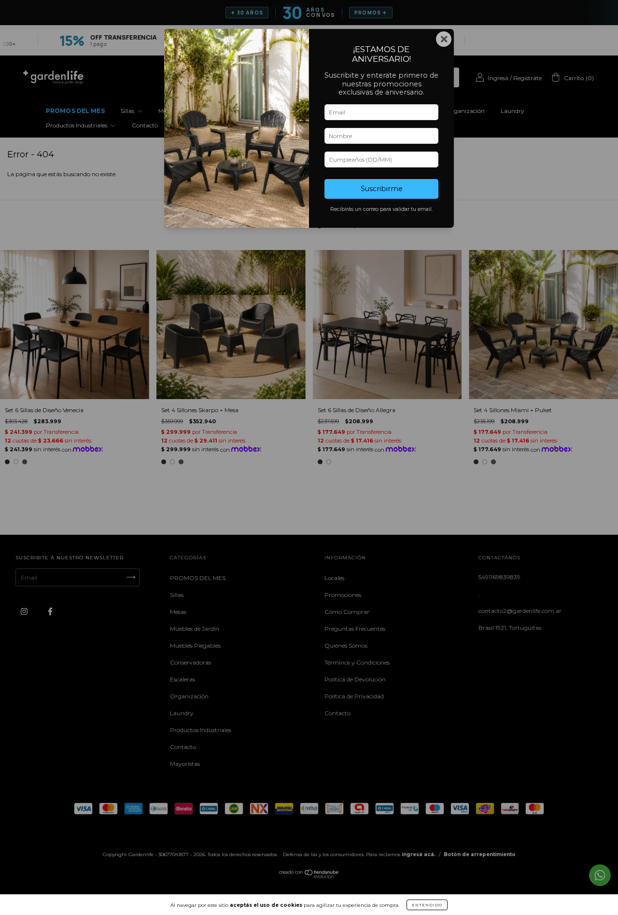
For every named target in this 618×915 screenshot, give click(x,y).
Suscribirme (382, 188)
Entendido (427, 904)
